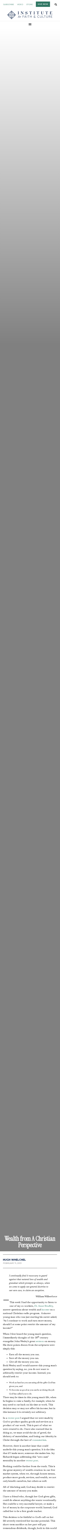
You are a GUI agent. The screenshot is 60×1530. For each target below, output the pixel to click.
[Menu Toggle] (30, 24)
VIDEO (20, 4)
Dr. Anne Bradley (43, 1306)
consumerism (39, 1440)
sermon (40, 1341)
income (45, 1310)
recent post (14, 1418)
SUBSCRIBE (8, 4)
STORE (29, 4)
